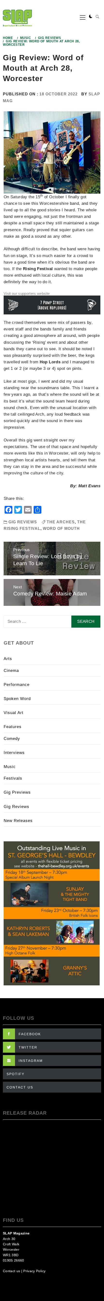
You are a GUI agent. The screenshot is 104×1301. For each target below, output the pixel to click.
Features (13, 726)
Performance (17, 684)
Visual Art (13, 712)
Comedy (12, 738)
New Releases (18, 820)
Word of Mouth (61, 528)
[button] (90, 16)
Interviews (14, 752)
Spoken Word (17, 698)
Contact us (11, 1271)
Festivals (13, 778)
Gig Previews (17, 792)
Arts (8, 658)
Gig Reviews (22, 522)
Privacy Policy (34, 1271)
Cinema (11, 670)
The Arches (61, 522)
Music (10, 766)
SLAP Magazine (16, 1233)
